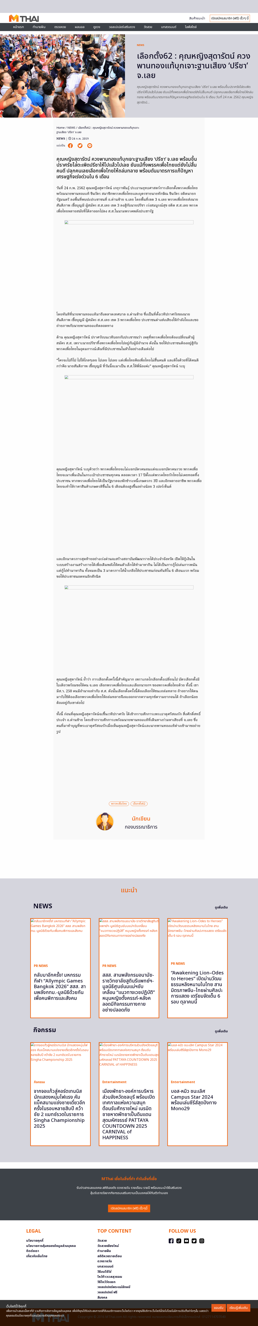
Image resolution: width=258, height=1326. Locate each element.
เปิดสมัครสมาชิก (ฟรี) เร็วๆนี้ (129, 1208)
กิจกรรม (39, 1082)
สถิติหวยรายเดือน (109, 1256)
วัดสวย (148, 27)
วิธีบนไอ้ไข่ (104, 1271)
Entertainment (114, 1082)
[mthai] (24, 18)
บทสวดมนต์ (168, 27)
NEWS (140, 45)
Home (60, 128)
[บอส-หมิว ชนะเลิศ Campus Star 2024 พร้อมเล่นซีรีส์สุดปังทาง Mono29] (197, 1060)
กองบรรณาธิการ (141, 827)
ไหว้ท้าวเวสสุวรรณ (109, 1276)
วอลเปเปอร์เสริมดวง (122, 27)
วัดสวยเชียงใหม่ (108, 1246)
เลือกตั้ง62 (139, 804)
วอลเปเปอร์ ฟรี (107, 1292)
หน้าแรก (18, 27)
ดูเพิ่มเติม (221, 907)
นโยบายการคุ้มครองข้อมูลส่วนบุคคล (51, 1246)
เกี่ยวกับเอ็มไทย (36, 1256)
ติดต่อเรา (32, 1251)
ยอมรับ (218, 1307)
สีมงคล (102, 1297)
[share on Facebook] (71, 145)
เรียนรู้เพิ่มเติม (238, 1307)
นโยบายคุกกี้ (34, 1240)
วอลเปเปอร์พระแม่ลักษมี (113, 1287)
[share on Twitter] (80, 145)
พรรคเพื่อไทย (119, 804)
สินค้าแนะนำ (197, 18)
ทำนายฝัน (39, 27)
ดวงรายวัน (104, 1261)
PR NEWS (41, 966)
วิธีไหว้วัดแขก (106, 1282)
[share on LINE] (89, 145)
